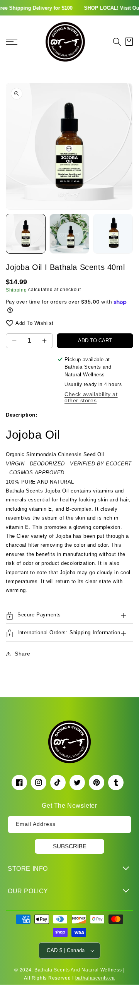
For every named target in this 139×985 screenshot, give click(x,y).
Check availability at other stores (91, 397)
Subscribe (69, 846)
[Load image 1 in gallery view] (26, 234)
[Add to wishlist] (10, 323)
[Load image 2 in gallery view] (69, 234)
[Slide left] (9, 233)
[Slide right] (129, 233)
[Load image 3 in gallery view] (113, 234)
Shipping (16, 290)
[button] (117, 42)
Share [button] (23, 653)
